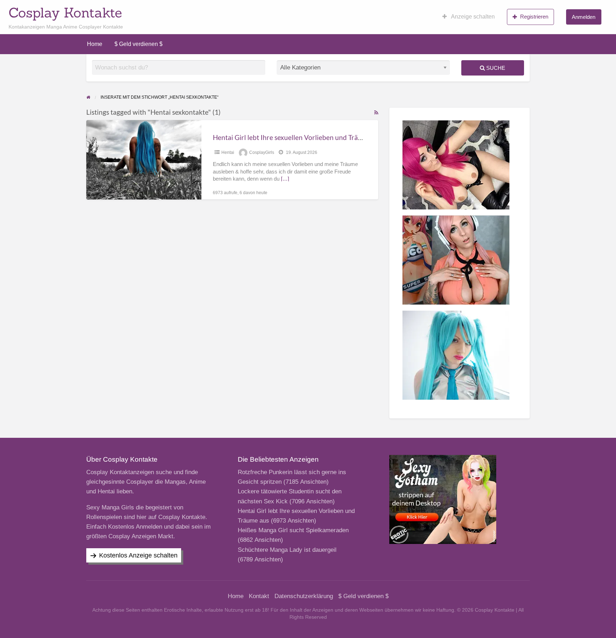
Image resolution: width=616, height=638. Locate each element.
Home (94, 44)
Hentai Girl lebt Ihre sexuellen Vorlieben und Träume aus (298, 137)
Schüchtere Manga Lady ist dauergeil (287, 549)
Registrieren (534, 17)
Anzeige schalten (472, 17)
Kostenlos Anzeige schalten (138, 555)
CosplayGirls (261, 152)
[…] (285, 179)
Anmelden (583, 17)
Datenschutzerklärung (303, 596)
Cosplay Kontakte (65, 12)
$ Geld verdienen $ (138, 44)
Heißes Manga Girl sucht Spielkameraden (293, 530)
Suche (495, 68)
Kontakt (259, 596)
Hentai (227, 152)
